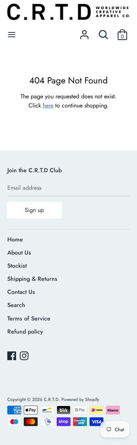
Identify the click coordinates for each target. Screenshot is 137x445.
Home (15, 239)
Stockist (17, 265)
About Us (19, 252)
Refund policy (25, 331)
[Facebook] (12, 356)
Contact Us (21, 292)
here (48, 105)
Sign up (34, 210)
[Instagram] (25, 356)
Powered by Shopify (80, 399)
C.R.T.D (51, 399)
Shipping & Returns (32, 279)
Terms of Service (28, 318)
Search (16, 305)
